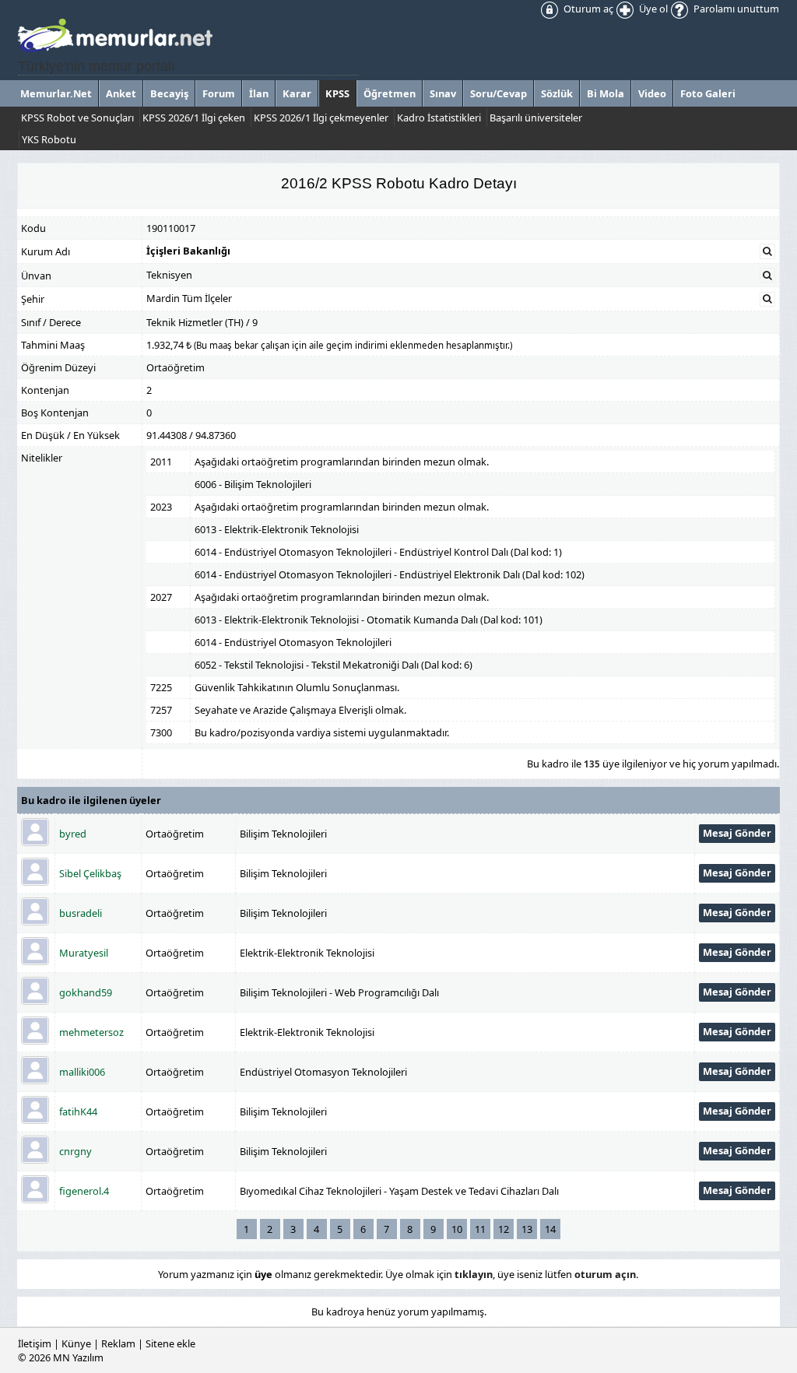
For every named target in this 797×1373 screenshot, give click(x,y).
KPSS (337, 93)
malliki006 (82, 1072)
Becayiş (169, 93)
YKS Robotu (49, 139)
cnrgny (75, 1151)
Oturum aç (587, 9)
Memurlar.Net (56, 93)
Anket (121, 93)
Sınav (443, 93)
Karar (297, 93)
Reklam (118, 1343)
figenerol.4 (84, 1191)
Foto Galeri (708, 93)
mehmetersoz (91, 1032)
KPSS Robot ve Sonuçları (77, 118)
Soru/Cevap (498, 93)
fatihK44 (78, 1111)
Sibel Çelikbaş (90, 873)
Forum (218, 93)
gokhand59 (85, 992)
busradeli (80, 913)
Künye (76, 1343)
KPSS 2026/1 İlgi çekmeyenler (321, 118)
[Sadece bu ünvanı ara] (767, 275)
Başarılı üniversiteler (536, 118)
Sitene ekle (170, 1343)
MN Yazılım (78, 1357)
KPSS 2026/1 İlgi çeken (193, 118)
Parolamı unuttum (735, 9)
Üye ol (652, 9)
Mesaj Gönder (737, 833)
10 (456, 1229)
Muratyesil (83, 953)
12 (503, 1229)
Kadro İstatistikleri (439, 118)
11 (480, 1229)
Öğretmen (389, 93)
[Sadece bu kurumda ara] (767, 251)
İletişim (34, 1343)
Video (652, 93)
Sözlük (557, 93)
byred (72, 834)
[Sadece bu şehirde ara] (767, 299)
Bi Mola (605, 93)
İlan (259, 93)
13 (526, 1229)
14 (550, 1229)
